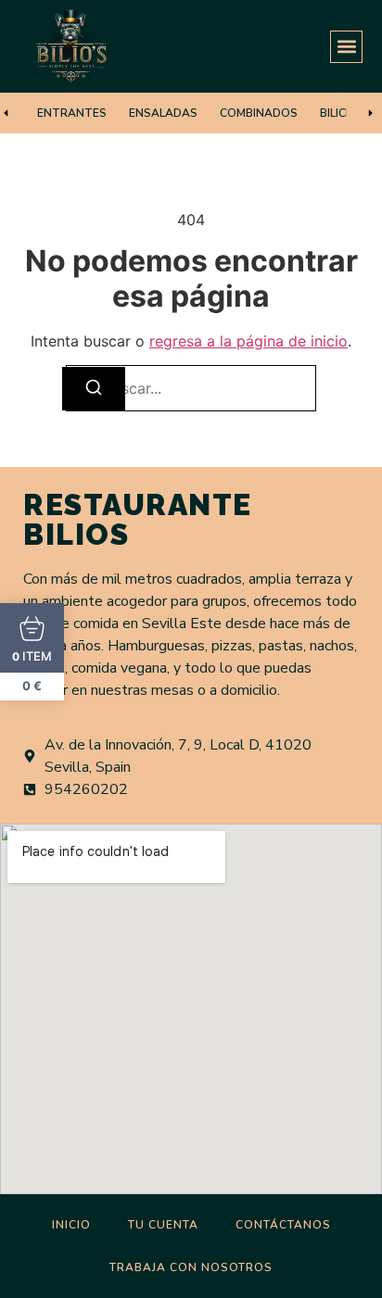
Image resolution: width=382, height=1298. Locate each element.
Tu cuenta (163, 1224)
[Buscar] (93, 388)
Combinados (259, 113)
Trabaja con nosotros (191, 1267)
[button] (346, 47)
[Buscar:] (191, 388)
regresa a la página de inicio (248, 341)
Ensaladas (163, 113)
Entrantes (72, 113)
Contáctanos (283, 1224)
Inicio (71, 1224)
